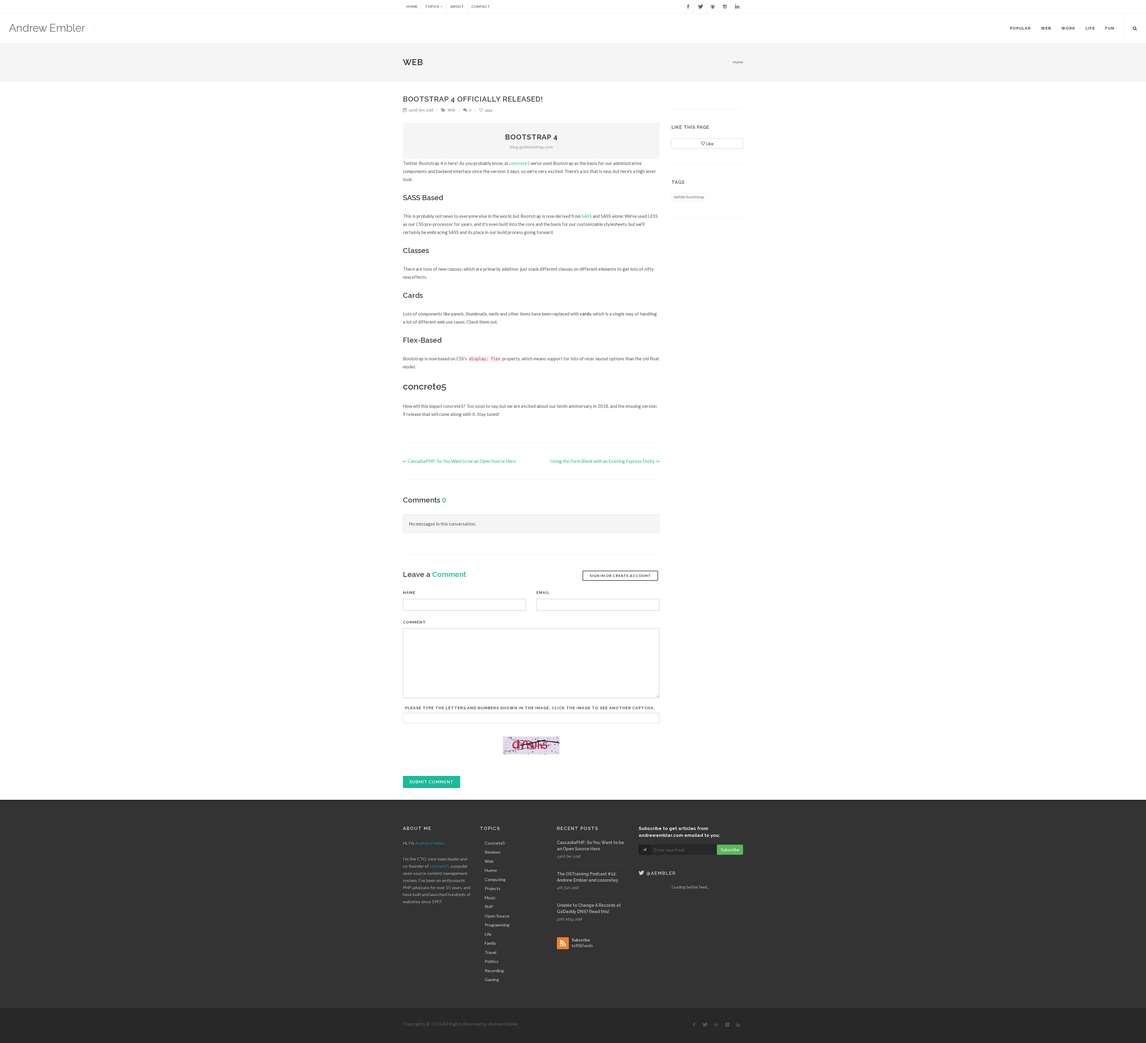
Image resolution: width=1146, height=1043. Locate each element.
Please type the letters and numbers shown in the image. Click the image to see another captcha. (530, 708)
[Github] (713, 6)
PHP (489, 906)
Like (709, 143)
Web (451, 110)
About (457, 6)
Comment (414, 622)
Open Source (497, 915)
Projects (492, 888)
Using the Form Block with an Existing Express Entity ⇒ (605, 461)
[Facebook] (688, 6)
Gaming (492, 979)
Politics (491, 961)
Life (488, 934)
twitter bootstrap (689, 196)
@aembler (660, 873)
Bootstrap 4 (531, 141)
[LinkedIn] (737, 6)
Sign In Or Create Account (620, 575)
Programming (497, 924)
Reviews (492, 851)
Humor (491, 870)
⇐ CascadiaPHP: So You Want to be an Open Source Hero (459, 461)
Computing (495, 879)
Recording (494, 970)
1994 (488, 110)
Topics (432, 6)
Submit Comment (431, 781)
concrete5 (519, 163)
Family (490, 943)
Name (409, 592)
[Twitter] (700, 6)
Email (543, 592)
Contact (480, 6)
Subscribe (730, 849)
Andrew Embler (47, 27)
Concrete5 (495, 843)
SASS (587, 216)
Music (490, 897)
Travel (490, 952)
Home (412, 6)
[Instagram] (725, 6)
